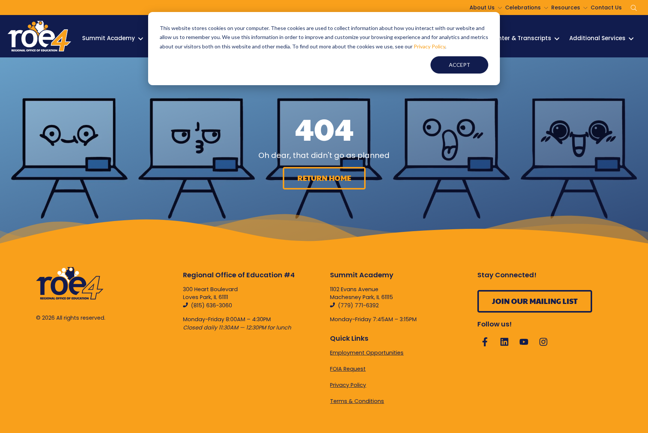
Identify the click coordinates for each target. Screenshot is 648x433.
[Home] (39, 36)
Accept (459, 65)
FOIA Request (348, 369)
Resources (565, 7)
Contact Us (606, 7)
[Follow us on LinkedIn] (504, 341)
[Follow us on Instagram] (543, 341)
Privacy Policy (429, 46)
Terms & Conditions (357, 401)
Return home (324, 178)
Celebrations (523, 7)
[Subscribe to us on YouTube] (523, 341)
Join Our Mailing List (535, 301)
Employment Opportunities (367, 352)
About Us (482, 7)
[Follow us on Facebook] (484, 341)
